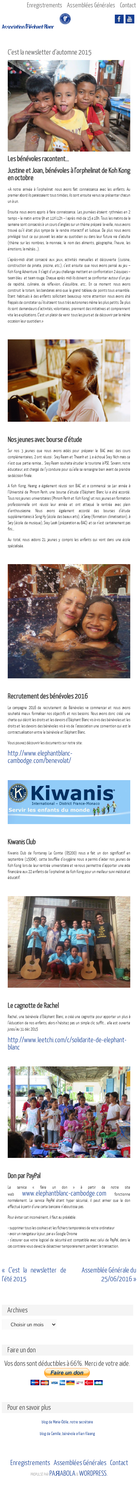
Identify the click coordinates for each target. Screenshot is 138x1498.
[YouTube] (129, 19)
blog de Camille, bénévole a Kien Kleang (67, 1433)
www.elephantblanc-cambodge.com (64, 1193)
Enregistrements (44, 5)
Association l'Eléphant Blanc (28, 27)
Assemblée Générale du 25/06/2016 (109, 1275)
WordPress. (93, 1473)
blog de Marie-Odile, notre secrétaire (67, 1422)
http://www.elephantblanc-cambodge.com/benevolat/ (40, 757)
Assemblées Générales (91, 5)
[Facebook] (119, 19)
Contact (128, 5)
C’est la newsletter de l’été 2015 (34, 1275)
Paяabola (62, 1473)
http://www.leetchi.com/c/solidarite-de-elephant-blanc (67, 1043)
